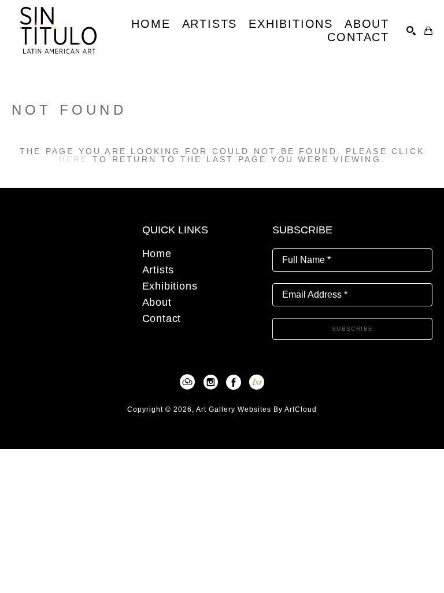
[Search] (411, 30)
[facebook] (233, 382)
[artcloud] (187, 382)
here (73, 159)
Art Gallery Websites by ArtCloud (256, 409)
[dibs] (256, 382)
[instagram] (210, 382)
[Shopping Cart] (428, 30)
